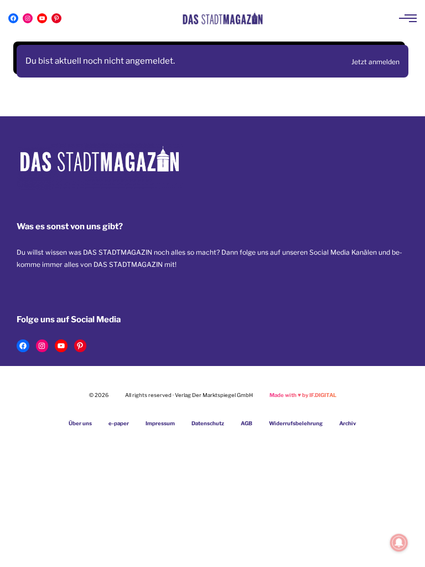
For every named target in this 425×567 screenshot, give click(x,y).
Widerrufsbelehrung (296, 423)
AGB (246, 423)
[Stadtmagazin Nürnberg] (222, 18)
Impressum (160, 423)
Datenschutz (207, 423)
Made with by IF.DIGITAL (302, 395)
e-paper (118, 423)
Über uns (80, 423)
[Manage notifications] (399, 542)
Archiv (347, 423)
